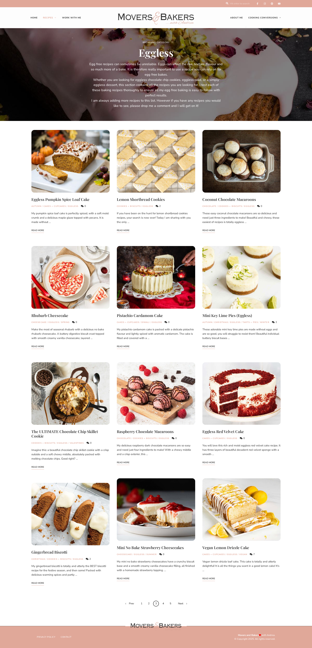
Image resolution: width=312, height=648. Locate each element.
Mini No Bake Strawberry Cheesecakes (150, 547)
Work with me (71, 17)
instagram (264, 3)
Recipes (48, 17)
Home (34, 17)
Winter (264, 322)
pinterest (272, 3)
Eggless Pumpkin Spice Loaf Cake (60, 199)
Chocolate (124, 438)
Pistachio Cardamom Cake (140, 315)
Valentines (77, 443)
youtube (279, 3)
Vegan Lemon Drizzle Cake (225, 547)
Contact (66, 637)
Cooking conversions (263, 17)
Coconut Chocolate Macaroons (229, 199)
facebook (257, 3)
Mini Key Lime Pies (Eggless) (227, 315)
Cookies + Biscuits (43, 443)
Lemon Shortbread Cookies (141, 199)
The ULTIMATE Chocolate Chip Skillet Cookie (64, 433)
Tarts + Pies (250, 322)
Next (180, 603)
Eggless (73, 206)
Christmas (38, 559)
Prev (131, 603)
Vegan (243, 554)
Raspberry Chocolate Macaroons (145, 431)
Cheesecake (39, 322)
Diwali (145, 322)
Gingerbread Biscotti (49, 552)
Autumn (36, 206)
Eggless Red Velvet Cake (223, 431)
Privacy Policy (46, 637)
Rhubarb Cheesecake (49, 315)
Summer (151, 554)
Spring (65, 322)
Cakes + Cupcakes (55, 206)
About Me (236, 17)
